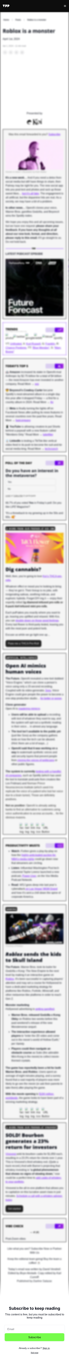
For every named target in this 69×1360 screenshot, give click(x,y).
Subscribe (34, 1337)
